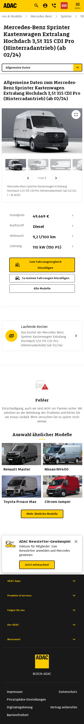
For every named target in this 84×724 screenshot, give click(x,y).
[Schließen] (76, 542)
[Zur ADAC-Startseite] (10, 5)
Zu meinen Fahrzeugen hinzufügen (45, 278)
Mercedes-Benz (41, 16)
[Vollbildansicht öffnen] (76, 114)
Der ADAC (13, 624)
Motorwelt (13, 639)
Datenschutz (68, 692)
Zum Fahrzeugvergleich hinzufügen (45, 265)
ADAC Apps (14, 580)
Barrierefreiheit (18, 715)
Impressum (15, 692)
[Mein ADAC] (45, 5)
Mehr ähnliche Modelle (42, 514)
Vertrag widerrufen (63, 707)
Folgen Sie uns (16, 610)
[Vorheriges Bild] (28, 178)
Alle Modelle (42, 288)
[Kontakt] (53, 5)
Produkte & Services (19, 595)
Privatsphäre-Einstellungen (26, 699)
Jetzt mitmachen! (37, 565)
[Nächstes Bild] (56, 178)
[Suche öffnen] (36, 5)
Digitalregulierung (20, 707)
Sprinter (66, 16)
